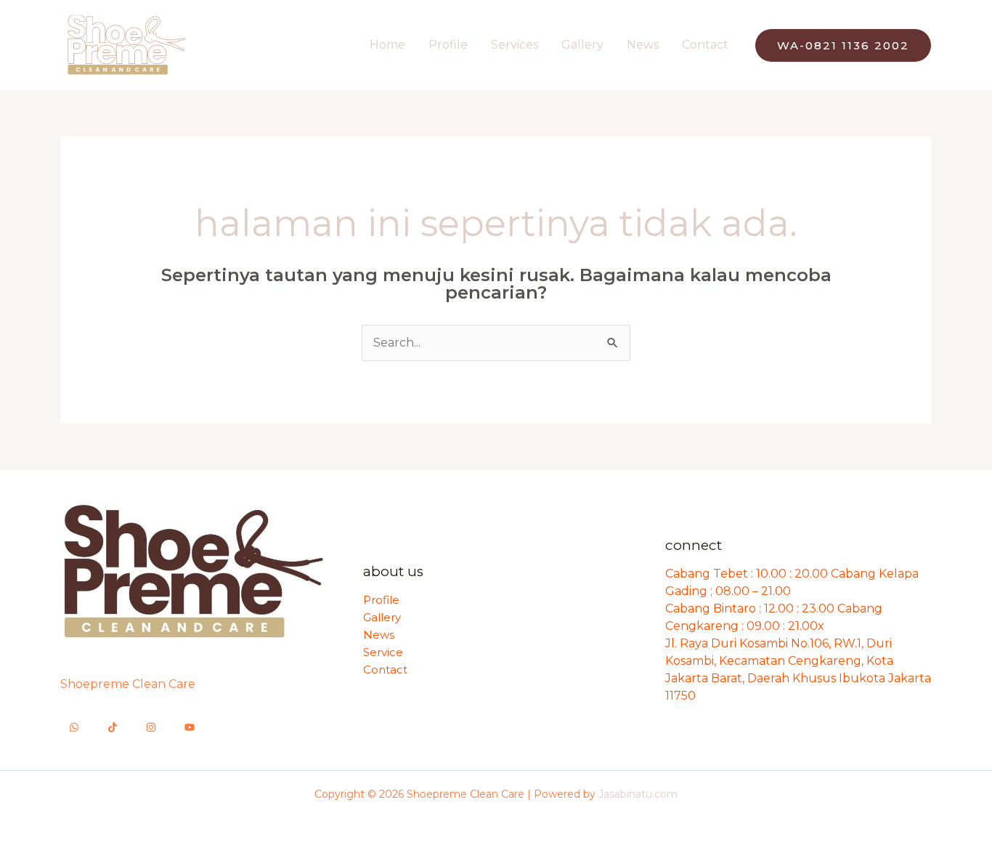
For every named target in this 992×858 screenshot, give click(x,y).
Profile (448, 45)
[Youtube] (189, 727)
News (643, 45)
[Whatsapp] (74, 727)
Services (514, 45)
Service (383, 652)
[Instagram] (151, 727)
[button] (843, 45)
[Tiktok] (112, 727)
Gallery (582, 45)
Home (387, 45)
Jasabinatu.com (638, 794)
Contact (705, 45)
